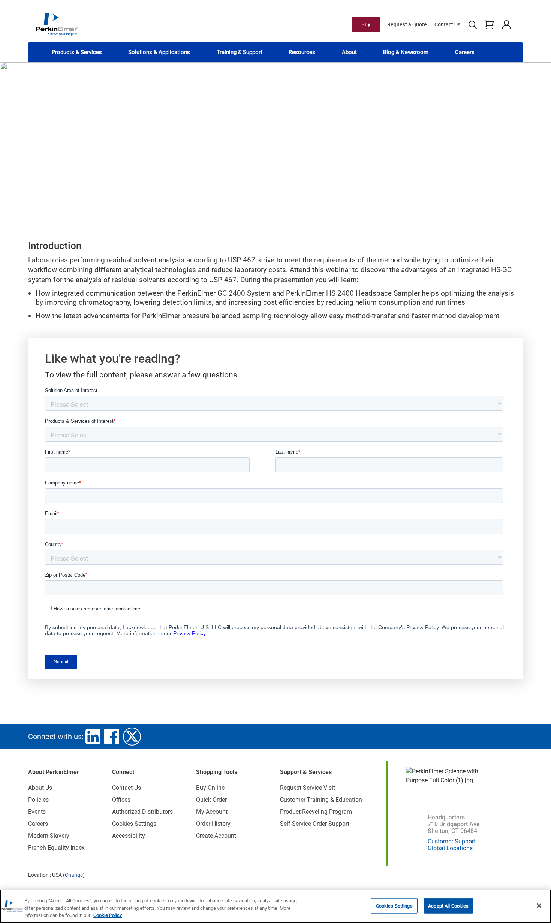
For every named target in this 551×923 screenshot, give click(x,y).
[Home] (57, 24)
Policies (38, 799)
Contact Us (447, 24)
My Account (212, 811)
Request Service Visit (307, 787)
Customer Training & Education (321, 799)
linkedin (92, 736)
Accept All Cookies (448, 905)
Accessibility (128, 835)
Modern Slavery (48, 835)
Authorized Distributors (142, 811)
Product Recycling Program (316, 811)
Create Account (216, 835)
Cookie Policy (107, 915)
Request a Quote (407, 24)
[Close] (539, 905)
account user (506, 24)
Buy (365, 24)
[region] (275, 906)
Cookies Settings (394, 905)
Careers (465, 52)
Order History (213, 823)
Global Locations (450, 848)
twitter (132, 737)
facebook (111, 736)
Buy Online (210, 787)
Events (37, 811)
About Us (40, 787)
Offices (121, 799)
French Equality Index (56, 847)
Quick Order (211, 799)
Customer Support (452, 841)
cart (489, 24)
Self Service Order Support (314, 823)
